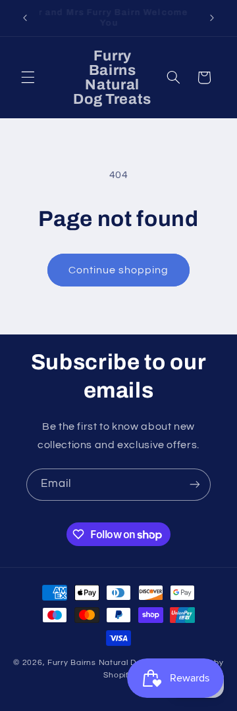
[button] (28, 77)
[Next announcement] (212, 17)
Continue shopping (118, 270)
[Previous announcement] (25, 17)
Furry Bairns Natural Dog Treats (110, 662)
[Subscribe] (195, 485)
